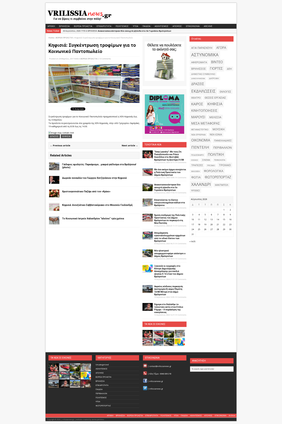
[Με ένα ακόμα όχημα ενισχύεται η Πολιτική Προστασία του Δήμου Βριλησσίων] (147, 174)
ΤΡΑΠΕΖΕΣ (197, 165)
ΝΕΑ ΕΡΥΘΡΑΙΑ (198, 134)
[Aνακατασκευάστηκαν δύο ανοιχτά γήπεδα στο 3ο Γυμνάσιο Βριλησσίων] (147, 189)
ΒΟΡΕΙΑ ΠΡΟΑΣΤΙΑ (83, 26)
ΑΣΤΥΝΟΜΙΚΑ (205, 55)
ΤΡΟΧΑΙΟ (225, 165)
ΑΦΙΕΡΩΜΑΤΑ (199, 62)
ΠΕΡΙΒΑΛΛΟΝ (222, 147)
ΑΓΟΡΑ (221, 47)
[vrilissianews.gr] (141, 15)
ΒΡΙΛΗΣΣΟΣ (198, 68)
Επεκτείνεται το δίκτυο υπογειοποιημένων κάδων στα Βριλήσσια (169, 202)
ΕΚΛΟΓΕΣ (225, 91)
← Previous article (60, 145)
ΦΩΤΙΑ (196, 177)
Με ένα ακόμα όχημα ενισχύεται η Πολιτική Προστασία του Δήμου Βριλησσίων (170, 172)
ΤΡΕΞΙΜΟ (211, 165)
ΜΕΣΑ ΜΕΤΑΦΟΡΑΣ (205, 123)
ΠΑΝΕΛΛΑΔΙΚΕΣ (223, 140)
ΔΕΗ (229, 68)
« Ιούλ (192, 241)
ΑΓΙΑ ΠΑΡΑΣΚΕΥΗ (201, 48)
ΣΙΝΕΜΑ (206, 159)
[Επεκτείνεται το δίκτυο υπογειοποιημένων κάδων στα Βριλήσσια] (147, 204)
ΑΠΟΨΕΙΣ (177, 26)
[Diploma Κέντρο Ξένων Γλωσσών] (164, 114)
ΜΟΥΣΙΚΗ (219, 129)
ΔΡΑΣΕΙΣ (54, 136)
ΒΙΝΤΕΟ (217, 62)
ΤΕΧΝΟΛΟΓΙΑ (219, 160)
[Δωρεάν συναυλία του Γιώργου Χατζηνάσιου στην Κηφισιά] (54, 182)
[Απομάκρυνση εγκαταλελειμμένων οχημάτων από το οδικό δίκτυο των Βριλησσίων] (147, 237)
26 (205, 229)
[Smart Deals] (164, 61)
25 (199, 229)
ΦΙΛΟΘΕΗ (195, 171)
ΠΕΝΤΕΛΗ (200, 147)
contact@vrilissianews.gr (160, 366)
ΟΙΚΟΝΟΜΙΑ (200, 140)
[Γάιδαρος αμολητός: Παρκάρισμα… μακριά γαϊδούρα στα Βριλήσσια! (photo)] (54, 168)
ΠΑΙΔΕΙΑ (146, 26)
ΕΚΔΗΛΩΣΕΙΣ (203, 91)
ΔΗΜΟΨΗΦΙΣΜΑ (198, 78)
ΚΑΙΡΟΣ (197, 104)
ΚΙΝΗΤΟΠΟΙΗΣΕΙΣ (204, 110)
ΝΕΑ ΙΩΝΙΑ (216, 134)
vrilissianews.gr (156, 381)
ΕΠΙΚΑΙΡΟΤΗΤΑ (103, 26)
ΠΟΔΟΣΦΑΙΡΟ (197, 155)
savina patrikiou (98, 419)
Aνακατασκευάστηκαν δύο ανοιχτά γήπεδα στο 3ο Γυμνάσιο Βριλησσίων (167, 187)
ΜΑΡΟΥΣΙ (198, 117)
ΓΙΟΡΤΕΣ (216, 68)
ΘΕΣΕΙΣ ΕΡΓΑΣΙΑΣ (215, 97)
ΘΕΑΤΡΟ (196, 97)
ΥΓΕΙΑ (135, 26)
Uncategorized (102, 364)
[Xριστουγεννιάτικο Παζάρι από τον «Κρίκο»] (54, 195)
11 (199, 219)
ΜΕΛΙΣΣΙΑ (215, 117)
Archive (208, 26)
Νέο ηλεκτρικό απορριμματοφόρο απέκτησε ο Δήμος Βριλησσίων (170, 253)
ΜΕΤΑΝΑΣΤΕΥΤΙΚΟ (199, 129)
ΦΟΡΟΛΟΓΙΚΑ (213, 171)
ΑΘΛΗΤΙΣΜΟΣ (161, 26)
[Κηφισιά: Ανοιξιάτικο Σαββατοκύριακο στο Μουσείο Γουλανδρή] (54, 209)
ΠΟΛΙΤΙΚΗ (216, 154)
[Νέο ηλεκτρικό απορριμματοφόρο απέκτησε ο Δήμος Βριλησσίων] (147, 255)
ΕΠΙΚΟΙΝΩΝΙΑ (193, 26)
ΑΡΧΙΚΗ (51, 26)
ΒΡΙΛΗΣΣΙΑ (64, 26)
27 (211, 229)
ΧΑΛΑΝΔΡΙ (201, 184)
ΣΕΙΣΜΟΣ (194, 160)
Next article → (130, 145)
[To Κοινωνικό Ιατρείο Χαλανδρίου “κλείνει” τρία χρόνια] (54, 222)
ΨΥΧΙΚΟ (195, 190)
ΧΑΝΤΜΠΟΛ (221, 185)
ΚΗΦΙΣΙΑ (66, 136)
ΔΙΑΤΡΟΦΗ (214, 78)
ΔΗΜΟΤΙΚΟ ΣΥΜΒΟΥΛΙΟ (203, 74)
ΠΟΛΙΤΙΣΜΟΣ (122, 26)
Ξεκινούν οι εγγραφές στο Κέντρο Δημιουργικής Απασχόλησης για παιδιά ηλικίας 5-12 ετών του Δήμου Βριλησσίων (168, 271)
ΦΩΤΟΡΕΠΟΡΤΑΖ (218, 177)
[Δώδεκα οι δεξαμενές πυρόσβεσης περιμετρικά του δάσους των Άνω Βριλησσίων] (75, 386)
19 (205, 224)
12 (205, 219)
